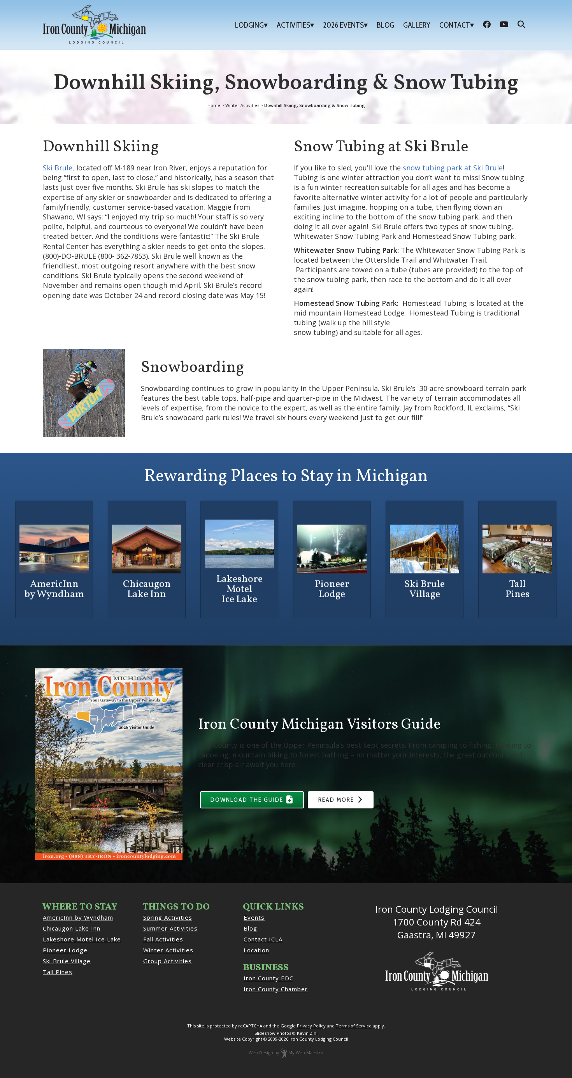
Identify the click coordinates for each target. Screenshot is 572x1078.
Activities (293, 25)
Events (254, 917)
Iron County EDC (268, 978)
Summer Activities (170, 928)
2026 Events (343, 25)
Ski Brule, (58, 167)
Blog (385, 25)
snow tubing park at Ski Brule (453, 167)
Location (256, 950)
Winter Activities (168, 950)
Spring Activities (167, 917)
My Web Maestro (305, 1052)
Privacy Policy (311, 1026)
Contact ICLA (263, 939)
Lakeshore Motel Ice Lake (82, 939)
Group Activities (167, 961)
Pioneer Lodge (65, 950)
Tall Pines (57, 972)
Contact (454, 25)
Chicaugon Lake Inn (71, 928)
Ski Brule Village (67, 961)
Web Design (261, 1052)
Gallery (416, 25)
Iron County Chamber (276, 989)
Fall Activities (163, 939)
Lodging (249, 25)
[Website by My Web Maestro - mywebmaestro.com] (284, 1052)
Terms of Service (354, 1026)
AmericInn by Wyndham (78, 917)
